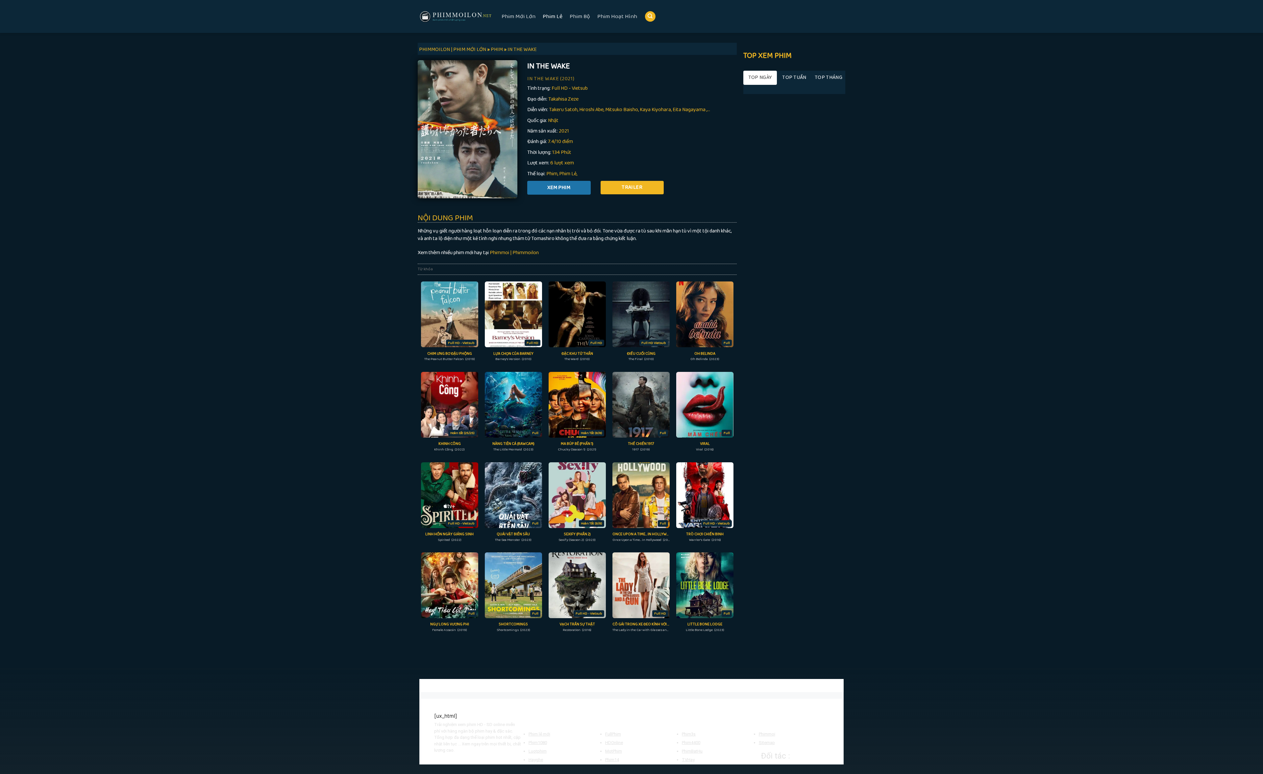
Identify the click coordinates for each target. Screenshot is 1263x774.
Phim (551, 174)
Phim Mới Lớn (518, 16)
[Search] (650, 16)
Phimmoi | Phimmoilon (514, 253)
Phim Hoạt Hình (617, 16)
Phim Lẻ (552, 16)
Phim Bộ (580, 16)
